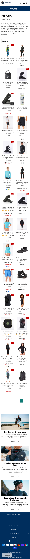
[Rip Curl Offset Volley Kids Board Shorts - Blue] (8, 291)
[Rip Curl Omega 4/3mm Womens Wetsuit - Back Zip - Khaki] (7, 366)
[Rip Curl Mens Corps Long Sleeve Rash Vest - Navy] (23, 163)
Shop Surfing (15, 522)
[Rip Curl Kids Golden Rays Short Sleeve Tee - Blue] (7, 241)
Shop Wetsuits (14, 518)
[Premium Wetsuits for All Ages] (15, 453)
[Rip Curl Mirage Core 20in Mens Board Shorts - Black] (21, 139)
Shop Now (15, 441)
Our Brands (14, 533)
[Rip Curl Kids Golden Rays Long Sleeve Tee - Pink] (8, 266)
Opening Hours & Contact (14, 514)
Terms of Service (19, 555)
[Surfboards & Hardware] (15, 422)
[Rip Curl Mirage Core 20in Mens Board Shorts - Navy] (23, 139)
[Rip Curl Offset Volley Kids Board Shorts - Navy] (7, 291)
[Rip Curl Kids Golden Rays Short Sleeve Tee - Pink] (8, 241)
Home (3, 19)
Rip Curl (9, 19)
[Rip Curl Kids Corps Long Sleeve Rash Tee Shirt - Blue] (7, 189)
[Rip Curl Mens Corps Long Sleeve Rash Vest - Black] (21, 163)
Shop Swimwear (14, 526)
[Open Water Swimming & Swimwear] (15, 488)
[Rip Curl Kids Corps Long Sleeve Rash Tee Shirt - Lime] (8, 189)
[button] (5, 210)
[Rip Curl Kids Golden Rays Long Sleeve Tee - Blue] (7, 266)
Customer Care (14, 529)
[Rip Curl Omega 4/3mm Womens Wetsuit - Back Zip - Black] (8, 366)
